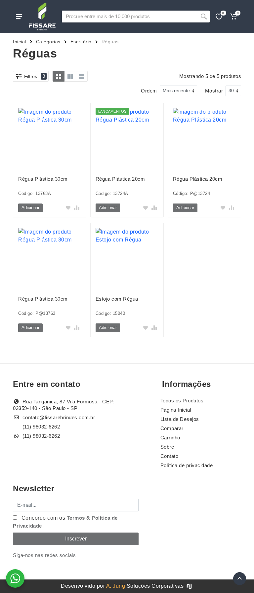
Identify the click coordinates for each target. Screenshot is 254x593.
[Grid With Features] (70, 76)
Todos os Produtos (182, 400)
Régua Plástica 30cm (43, 179)
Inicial (19, 41)
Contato (169, 456)
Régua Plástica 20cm (120, 179)
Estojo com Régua (117, 299)
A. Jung (115, 586)
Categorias (48, 41)
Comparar (172, 428)
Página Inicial (175, 410)
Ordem (149, 90)
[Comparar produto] (76, 208)
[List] (82, 76)
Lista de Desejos (179, 419)
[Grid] (58, 76)
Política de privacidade (186, 465)
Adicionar (30, 207)
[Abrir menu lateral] (19, 16)
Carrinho (170, 437)
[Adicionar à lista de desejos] (68, 208)
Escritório (81, 41)
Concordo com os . (65, 522)
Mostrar (214, 90)
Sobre (167, 447)
